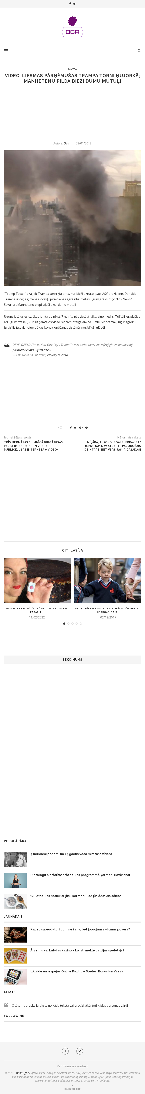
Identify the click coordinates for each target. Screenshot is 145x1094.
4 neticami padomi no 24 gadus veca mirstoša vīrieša (71, 854)
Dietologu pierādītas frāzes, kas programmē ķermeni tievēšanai (80, 875)
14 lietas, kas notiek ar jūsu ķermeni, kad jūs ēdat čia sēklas (75, 896)
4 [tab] (77, 623)
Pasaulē (72, 69)
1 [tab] (64, 623)
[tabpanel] (37, 588)
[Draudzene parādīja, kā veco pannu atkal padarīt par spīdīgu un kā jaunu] (37, 580)
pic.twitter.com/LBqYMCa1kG (32, 350)
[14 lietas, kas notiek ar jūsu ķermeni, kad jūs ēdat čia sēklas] (15, 901)
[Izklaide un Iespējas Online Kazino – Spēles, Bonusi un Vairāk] (15, 977)
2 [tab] (68, 623)
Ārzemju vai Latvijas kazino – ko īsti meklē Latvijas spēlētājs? (77, 950)
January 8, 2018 (57, 355)
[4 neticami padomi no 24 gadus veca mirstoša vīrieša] (15, 859)
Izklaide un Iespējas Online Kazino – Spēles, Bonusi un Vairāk (76, 971)
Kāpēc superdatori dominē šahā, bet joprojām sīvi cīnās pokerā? (80, 929)
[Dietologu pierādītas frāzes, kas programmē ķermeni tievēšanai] (15, 880)
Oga (66, 143)
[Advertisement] (72, 112)
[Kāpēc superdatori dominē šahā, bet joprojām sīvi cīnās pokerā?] (15, 935)
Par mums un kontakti (72, 1066)
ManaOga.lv (23, 1073)
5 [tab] (81, 623)
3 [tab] (72, 623)
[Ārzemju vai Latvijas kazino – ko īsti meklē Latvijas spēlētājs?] (15, 956)
